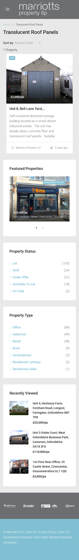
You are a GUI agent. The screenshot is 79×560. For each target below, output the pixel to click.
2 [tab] (45, 229)
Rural (16, 348)
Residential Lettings (27, 362)
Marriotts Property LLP (28, 147)
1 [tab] (38, 229)
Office (17, 327)
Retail (17, 341)
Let (12, 58)
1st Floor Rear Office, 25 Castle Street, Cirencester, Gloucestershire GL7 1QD (50, 466)
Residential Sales (25, 369)
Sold (16, 270)
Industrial (19, 334)
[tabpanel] (39, 198)
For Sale (18, 291)
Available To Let (24, 284)
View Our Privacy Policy (41, 532)
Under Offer (21, 277)
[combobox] (28, 43)
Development (22, 355)
